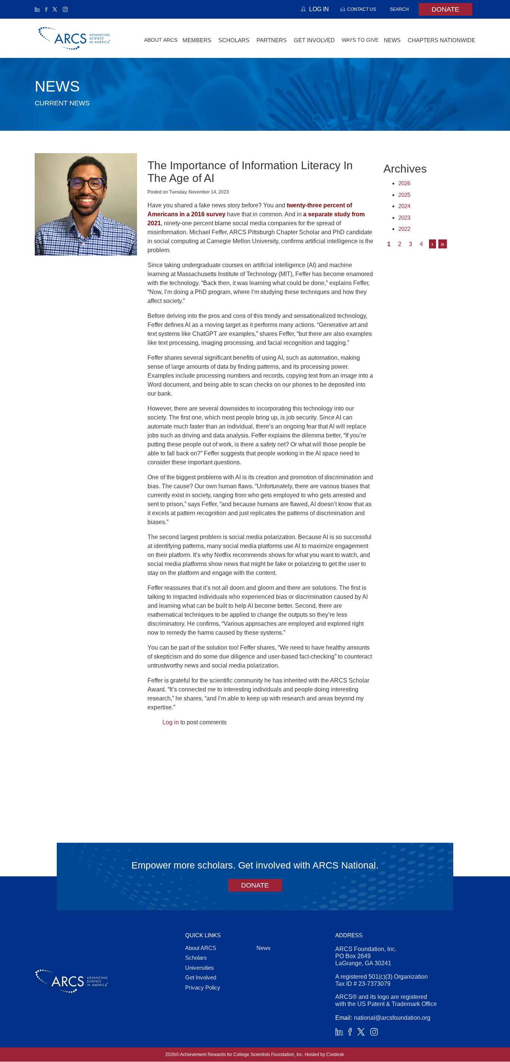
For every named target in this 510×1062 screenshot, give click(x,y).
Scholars (196, 957)
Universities (199, 968)
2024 (404, 206)
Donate (445, 9)
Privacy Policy (202, 987)
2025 (404, 195)
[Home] (75, 38)
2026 (404, 183)
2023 (404, 217)
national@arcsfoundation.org (392, 1018)
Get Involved (200, 977)
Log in (170, 722)
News (263, 948)
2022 (404, 229)
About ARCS (160, 40)
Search (399, 9)
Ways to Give (360, 40)
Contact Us (361, 9)
